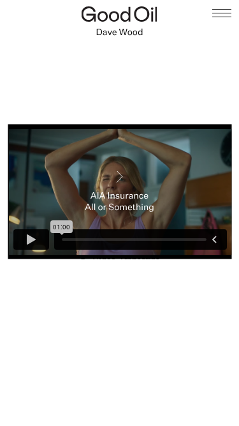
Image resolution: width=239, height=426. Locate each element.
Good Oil (119, 14)
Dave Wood (119, 32)
